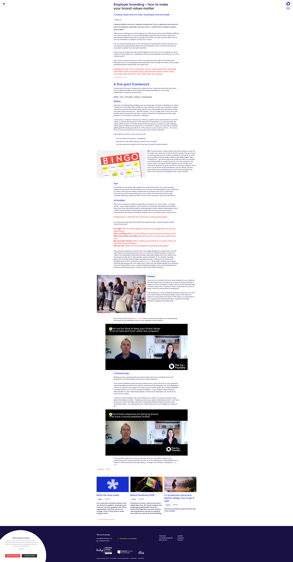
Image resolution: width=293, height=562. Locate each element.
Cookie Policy (133, 558)
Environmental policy (123, 558)
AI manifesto (141, 558)
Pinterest (180, 540)
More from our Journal (107, 519)
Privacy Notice (113, 558)
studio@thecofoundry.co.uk (104, 538)
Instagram (180, 538)
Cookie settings (29, 555)
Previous (101, 469)
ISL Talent (138, 318)
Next (108, 469)
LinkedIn (180, 536)
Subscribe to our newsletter (128, 538)
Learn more (21, 548)
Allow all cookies (12, 555)
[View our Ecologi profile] (104, 550)
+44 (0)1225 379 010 (104, 541)
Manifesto (147, 261)
